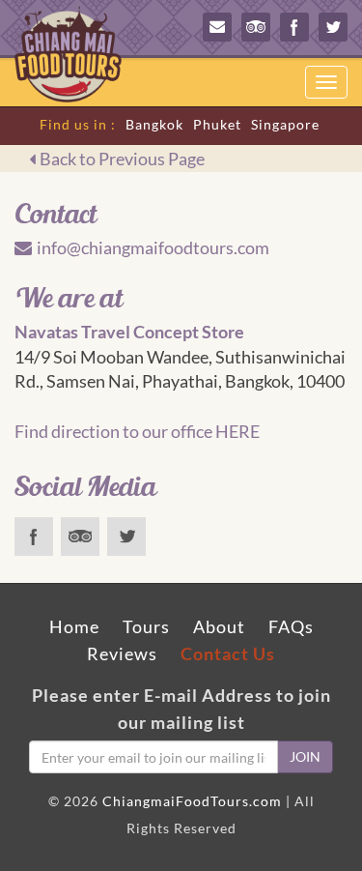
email (217, 27)
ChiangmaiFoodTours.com (192, 801)
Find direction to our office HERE (137, 431)
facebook (294, 27)
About (219, 626)
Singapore (285, 124)
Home (74, 626)
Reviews (122, 653)
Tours (146, 626)
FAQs (291, 626)
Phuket (217, 124)
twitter (333, 27)
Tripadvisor (255, 27)
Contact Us (228, 653)
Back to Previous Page (122, 158)
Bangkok (154, 124)
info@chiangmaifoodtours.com (153, 247)
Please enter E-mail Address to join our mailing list (181, 708)
